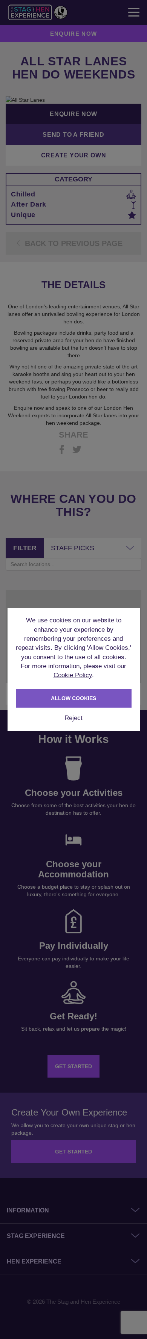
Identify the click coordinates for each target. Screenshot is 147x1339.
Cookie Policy (73, 675)
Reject (73, 718)
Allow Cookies (73, 698)
